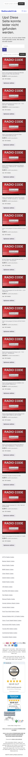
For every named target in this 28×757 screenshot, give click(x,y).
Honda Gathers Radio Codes (10, 603)
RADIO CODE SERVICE (8, 733)
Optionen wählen (9, 83)
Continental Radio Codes (9, 633)
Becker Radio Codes (8, 561)
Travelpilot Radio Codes (9, 637)
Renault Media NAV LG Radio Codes (13, 616)
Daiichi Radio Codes (8, 577)
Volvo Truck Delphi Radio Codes (11, 620)
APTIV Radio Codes (8, 557)
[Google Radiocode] (19, 722)
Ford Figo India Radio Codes (10, 611)
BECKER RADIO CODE (18, 733)
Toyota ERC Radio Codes (9, 628)
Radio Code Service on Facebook (10, 728)
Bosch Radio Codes (8, 565)
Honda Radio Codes (8, 607)
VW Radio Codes (7, 586)
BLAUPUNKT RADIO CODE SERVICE (14, 736)
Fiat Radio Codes (7, 595)
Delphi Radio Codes (8, 582)
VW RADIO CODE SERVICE (17, 734)
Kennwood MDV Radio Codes (11, 624)
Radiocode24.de (9, 11)
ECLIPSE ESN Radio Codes (10, 591)
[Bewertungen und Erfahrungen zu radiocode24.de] (14, 710)
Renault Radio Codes (8, 599)
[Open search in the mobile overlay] (14, 3)
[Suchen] (4, 49)
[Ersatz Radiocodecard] (9, 722)
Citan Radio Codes (7, 573)
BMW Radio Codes (7, 569)
